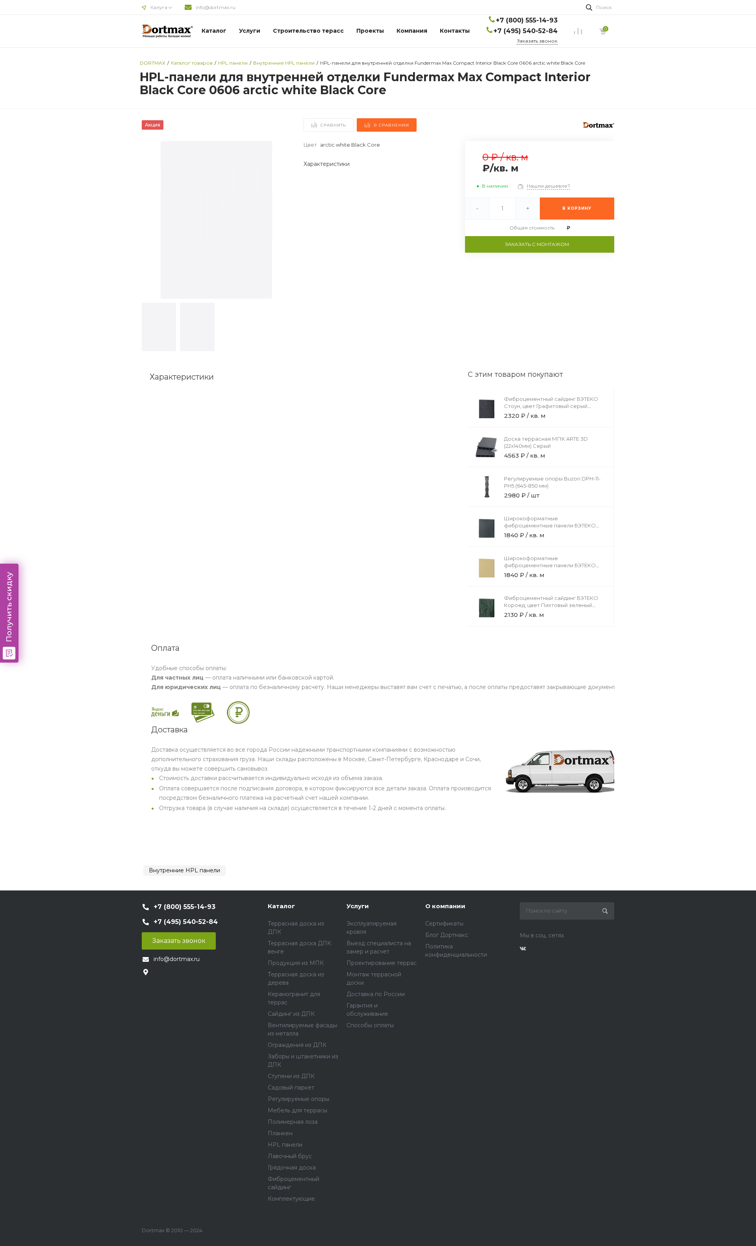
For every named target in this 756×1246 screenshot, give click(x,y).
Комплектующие (291, 1198)
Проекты (370, 30)
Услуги (249, 30)
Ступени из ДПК (291, 1076)
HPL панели (285, 1144)
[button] (281, 220)
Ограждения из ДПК (297, 1045)
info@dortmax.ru (215, 7)
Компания (412, 30)
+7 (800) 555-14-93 (527, 20)
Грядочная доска (292, 1167)
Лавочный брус (290, 1156)
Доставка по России (375, 994)
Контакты (455, 30)
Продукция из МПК (296, 963)
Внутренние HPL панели (184, 870)
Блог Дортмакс (446, 935)
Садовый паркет (291, 1087)
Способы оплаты (370, 1025)
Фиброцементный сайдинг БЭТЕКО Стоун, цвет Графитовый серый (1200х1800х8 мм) (551, 406)
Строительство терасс (308, 30)
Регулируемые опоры (298, 1099)
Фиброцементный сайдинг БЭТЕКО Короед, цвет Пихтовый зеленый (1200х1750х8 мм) (551, 605)
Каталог (214, 30)
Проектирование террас (381, 963)
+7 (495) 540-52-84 (525, 31)
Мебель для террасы (297, 1110)
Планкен (280, 1133)
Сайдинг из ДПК (291, 1013)
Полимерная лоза (293, 1121)
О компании (445, 906)
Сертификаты (444, 923)
